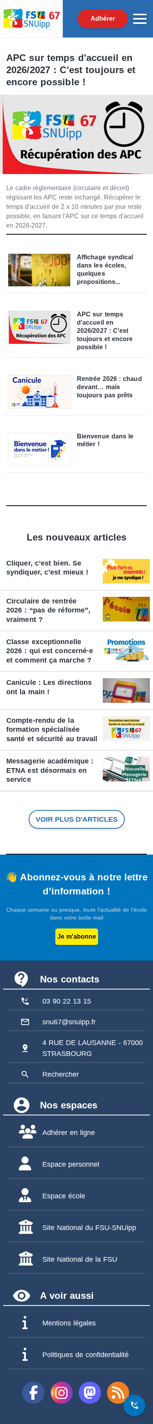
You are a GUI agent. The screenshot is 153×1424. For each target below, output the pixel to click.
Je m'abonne (76, 936)
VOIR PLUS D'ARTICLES (77, 819)
